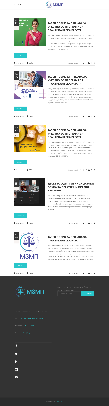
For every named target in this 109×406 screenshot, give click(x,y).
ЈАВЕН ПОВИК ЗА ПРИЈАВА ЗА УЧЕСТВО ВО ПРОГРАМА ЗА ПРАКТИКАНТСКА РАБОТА (67, 27)
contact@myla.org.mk (29, 333)
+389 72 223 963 (28, 325)
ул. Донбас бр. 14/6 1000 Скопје (32, 318)
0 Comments (20, 63)
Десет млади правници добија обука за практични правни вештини (71, 187)
